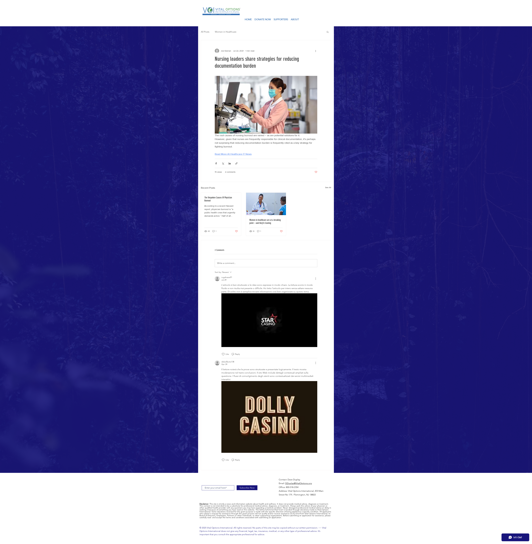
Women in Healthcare (225, 31)
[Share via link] (236, 163)
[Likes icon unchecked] (223, 354)
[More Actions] (315, 278)
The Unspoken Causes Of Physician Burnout (218, 199)
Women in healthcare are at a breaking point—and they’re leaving (265, 221)
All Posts (205, 31)
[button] (327, 32)
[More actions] (315, 50)
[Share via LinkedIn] (229, 163)
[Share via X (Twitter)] (223, 163)
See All (328, 187)
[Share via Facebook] (216, 163)
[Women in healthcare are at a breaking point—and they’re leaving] (266, 204)
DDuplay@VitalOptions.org (298, 483)
